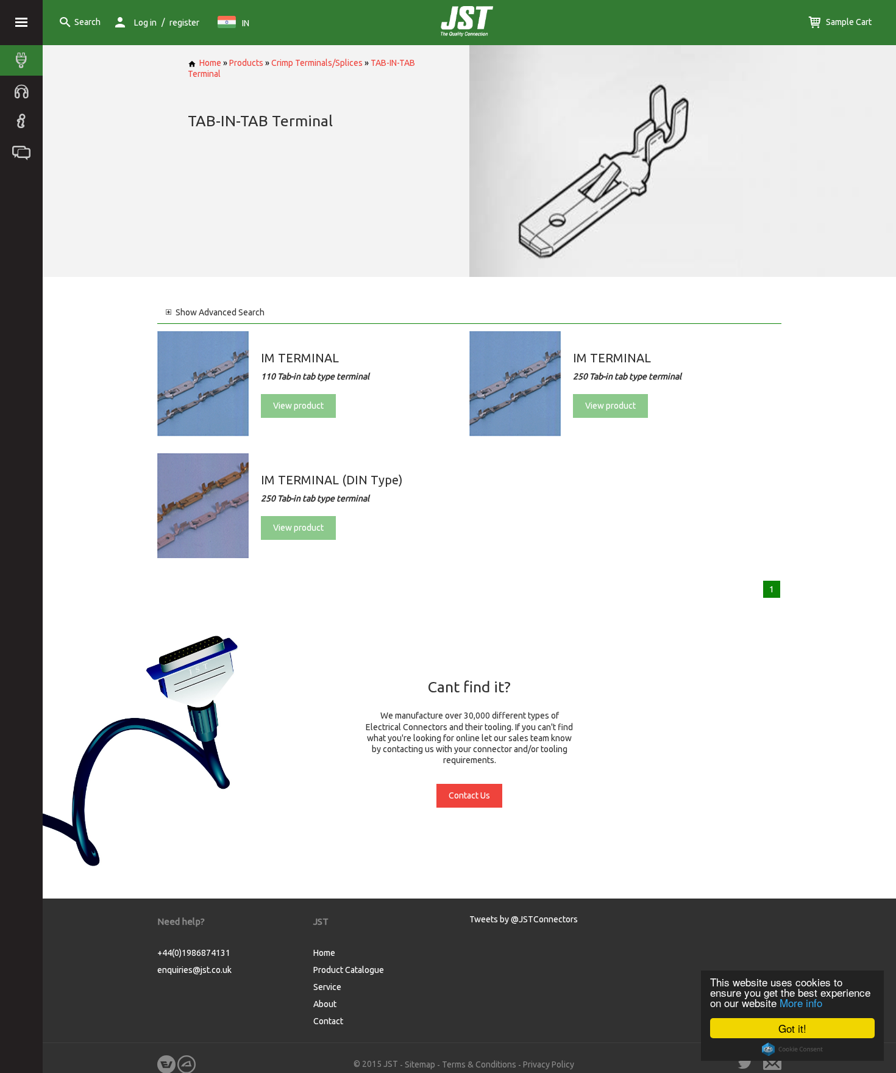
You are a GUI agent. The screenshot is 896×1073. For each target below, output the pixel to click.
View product (298, 406)
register (184, 22)
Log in (145, 22)
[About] (24, 121)
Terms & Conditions (479, 1064)
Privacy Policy (548, 1064)
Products (246, 63)
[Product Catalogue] (24, 60)
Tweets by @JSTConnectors (523, 919)
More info (801, 1002)
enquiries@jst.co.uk (194, 970)
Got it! (792, 1028)
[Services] (24, 91)
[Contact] (24, 152)
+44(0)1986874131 (193, 953)
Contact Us (469, 795)
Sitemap (420, 1064)
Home (210, 63)
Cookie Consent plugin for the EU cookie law (792, 1049)
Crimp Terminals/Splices (317, 63)
